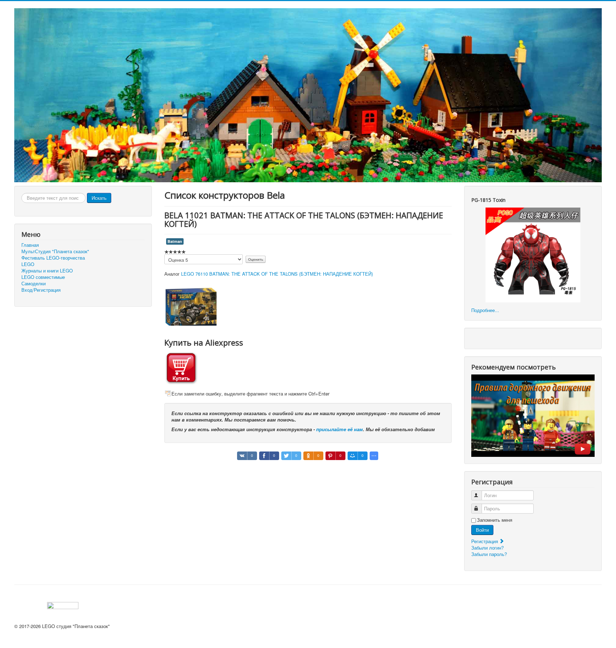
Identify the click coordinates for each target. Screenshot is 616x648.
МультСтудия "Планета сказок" (55, 251)
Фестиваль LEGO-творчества (53, 258)
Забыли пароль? (489, 554)
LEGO (27, 264)
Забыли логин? (487, 547)
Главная (30, 245)
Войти (482, 529)
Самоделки (33, 283)
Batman (175, 241)
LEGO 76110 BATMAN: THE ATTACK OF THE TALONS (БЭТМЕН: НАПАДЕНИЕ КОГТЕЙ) (277, 273)
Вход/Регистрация (41, 290)
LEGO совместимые (43, 277)
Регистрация (485, 541)
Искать (99, 197)
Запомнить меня (494, 520)
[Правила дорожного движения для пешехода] (533, 415)
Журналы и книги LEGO (47, 270)
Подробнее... (485, 310)
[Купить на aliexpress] (181, 367)
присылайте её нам (339, 429)
